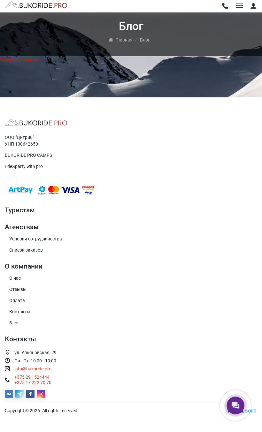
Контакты (19, 311)
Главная (124, 39)
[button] (253, 6)
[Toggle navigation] (225, 6)
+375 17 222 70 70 (32, 382)
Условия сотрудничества (35, 238)
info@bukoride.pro (32, 368)
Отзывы (18, 289)
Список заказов (26, 250)
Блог (14, 322)
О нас (15, 278)
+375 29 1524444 (32, 377)
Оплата (17, 300)
